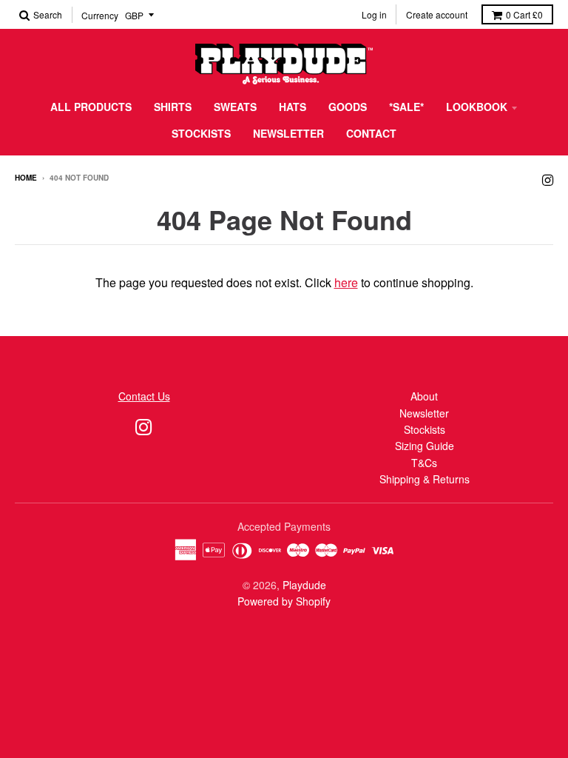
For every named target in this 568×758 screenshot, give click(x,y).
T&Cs (424, 462)
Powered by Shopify (284, 601)
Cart (524, 14)
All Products (91, 106)
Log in (374, 14)
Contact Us (144, 396)
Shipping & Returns (424, 479)
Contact (371, 133)
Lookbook (476, 106)
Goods (347, 106)
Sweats (235, 106)
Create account (436, 14)
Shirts (173, 106)
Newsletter (288, 133)
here (346, 282)
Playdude (304, 584)
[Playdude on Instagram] (547, 179)
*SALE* (406, 106)
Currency (99, 15)
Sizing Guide (424, 445)
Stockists (201, 133)
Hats (292, 106)
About (424, 396)
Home (26, 177)
